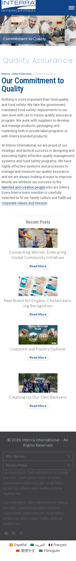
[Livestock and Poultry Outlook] (38, 334)
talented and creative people (23, 187)
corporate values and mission (24, 203)
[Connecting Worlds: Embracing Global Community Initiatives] (38, 238)
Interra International (40, 440)
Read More (38, 266)
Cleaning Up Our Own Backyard (38, 397)
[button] (71, 7)
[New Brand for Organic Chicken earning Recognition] (38, 286)
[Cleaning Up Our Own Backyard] (38, 383)
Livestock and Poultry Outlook (37, 349)
